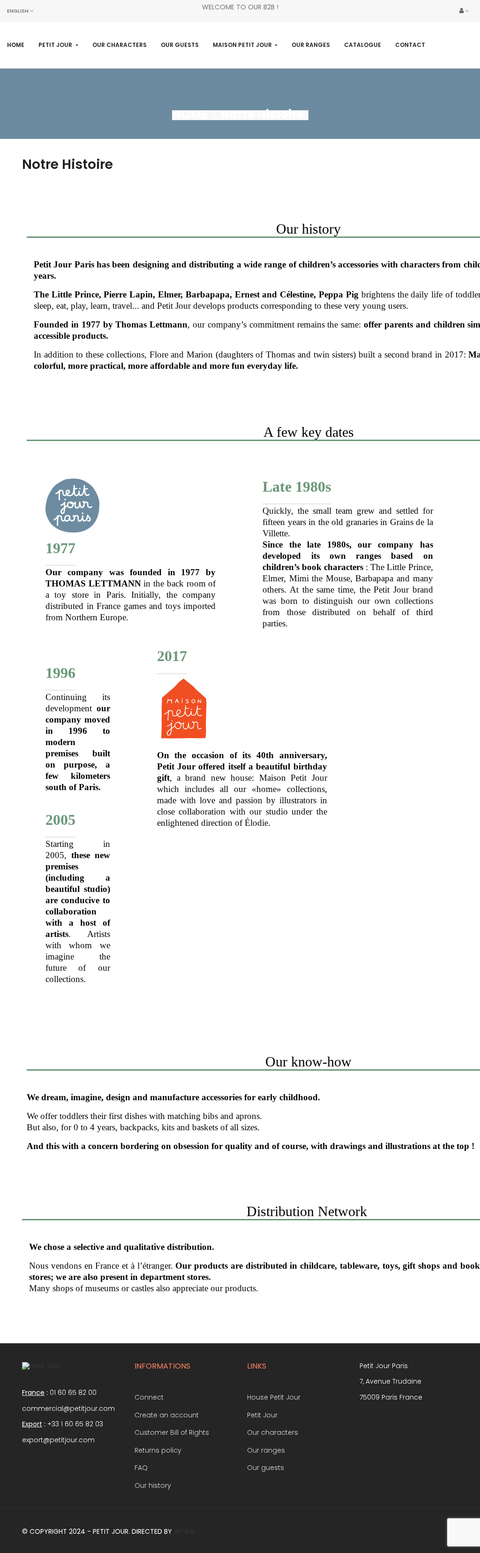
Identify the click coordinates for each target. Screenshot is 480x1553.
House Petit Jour (273, 1397)
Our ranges (266, 1450)
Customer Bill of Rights (172, 1432)
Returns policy (158, 1450)
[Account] (463, 11)
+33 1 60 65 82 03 (75, 1424)
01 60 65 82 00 (73, 1392)
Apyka (184, 1531)
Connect (149, 1397)
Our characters (272, 1432)
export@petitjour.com (58, 1440)
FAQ (141, 1467)
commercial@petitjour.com (68, 1408)
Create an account (167, 1415)
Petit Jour (262, 1415)
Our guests (265, 1467)
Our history (153, 1485)
